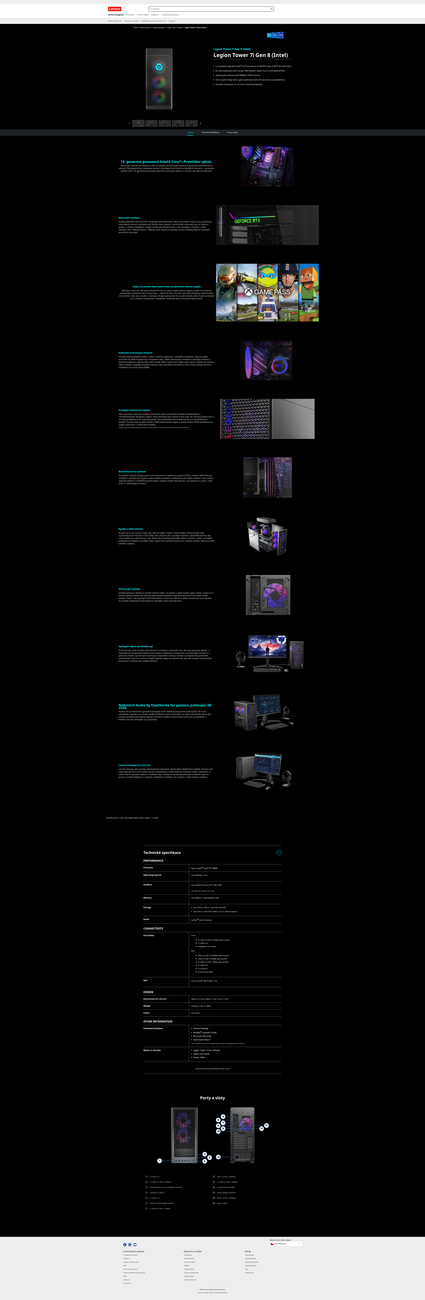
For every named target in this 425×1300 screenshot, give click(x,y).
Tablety (186, 1266)
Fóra (246, 1269)
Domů (136, 27)
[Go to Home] (114, 9)
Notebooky (188, 1255)
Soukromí (201, 1293)
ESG (124, 1266)
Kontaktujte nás (250, 1258)
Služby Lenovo (189, 1276)
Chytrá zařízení (189, 1269)
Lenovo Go (127, 1283)
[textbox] (286, 1244)
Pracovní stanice (189, 1262)
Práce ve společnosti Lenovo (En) (134, 1273)
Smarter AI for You (190, 1280)
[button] (271, 9)
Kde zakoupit (249, 1255)
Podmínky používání (221, 1293)
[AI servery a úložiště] (139, 21)
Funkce (190, 132)
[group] (138, 123)
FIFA (124, 1276)
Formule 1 (126, 1280)
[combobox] (209, 9)
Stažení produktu (251, 1266)
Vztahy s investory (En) (130, 1262)
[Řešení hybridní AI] (122, 21)
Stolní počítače (145, 27)
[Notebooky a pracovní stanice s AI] (167, 21)
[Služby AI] (176, 21)
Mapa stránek (209, 1293)
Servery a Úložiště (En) (191, 1273)
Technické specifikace (210, 132)
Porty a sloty (232, 132)
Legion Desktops (159, 27)
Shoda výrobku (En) (251, 1262)
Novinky (126, 1258)
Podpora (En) (249, 1273)
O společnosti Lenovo (130, 1255)
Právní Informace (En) (130, 1269)
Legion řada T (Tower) (175, 27)
